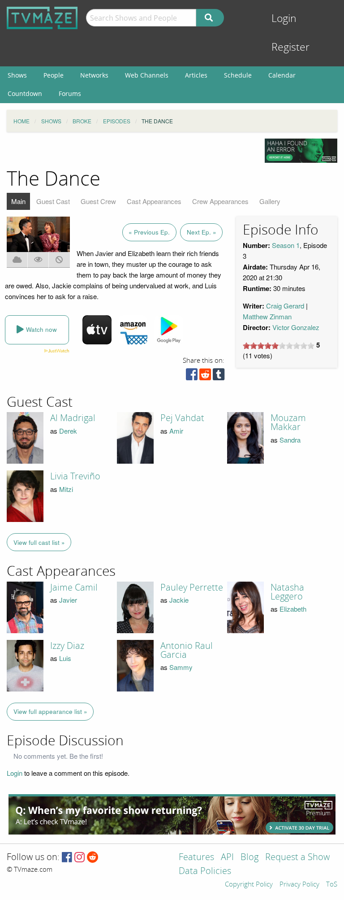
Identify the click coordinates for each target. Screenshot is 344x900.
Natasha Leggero (287, 592)
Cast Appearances (154, 201)
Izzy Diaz (67, 645)
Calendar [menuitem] (282, 75)
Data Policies (205, 871)
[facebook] (192, 376)
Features (196, 857)
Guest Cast (53, 201)
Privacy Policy (299, 884)
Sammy (181, 667)
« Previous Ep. (149, 232)
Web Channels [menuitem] (146, 75)
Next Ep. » (201, 232)
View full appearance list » (50, 711)
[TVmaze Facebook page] (67, 857)
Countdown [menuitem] (25, 93)
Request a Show (297, 857)
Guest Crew (98, 201)
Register (290, 47)
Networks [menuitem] (94, 75)
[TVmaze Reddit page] (93, 857)
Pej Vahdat (182, 418)
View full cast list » (39, 542)
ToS (331, 884)
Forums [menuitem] (70, 93)
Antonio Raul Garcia (186, 650)
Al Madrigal (72, 418)
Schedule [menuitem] (238, 75)
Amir (176, 430)
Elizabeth (293, 608)
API (227, 857)
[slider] (278, 345)
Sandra (290, 439)
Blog (249, 857)
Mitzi (66, 489)
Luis (65, 658)
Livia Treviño (75, 476)
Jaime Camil (74, 587)
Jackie (179, 599)
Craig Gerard (285, 305)
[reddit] (205, 376)
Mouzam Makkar (288, 422)
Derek (68, 430)
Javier (68, 599)
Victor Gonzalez (295, 327)
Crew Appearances (220, 201)
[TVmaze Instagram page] (79, 857)
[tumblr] (218, 376)
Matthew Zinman (267, 316)
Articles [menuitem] (196, 75)
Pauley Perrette (191, 587)
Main (18, 201)
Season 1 (286, 245)
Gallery (269, 201)
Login (284, 19)
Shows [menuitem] (17, 75)
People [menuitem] (53, 75)
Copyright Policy (249, 884)
